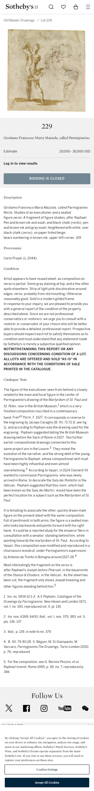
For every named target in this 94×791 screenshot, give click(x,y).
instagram (44, 708)
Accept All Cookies (47, 782)
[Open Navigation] (88, 6)
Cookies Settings (46, 769)
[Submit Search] (51, 7)
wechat (85, 708)
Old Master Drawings (19, 20)
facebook (26, 708)
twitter (8, 708)
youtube (64, 708)
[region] (47, 758)
